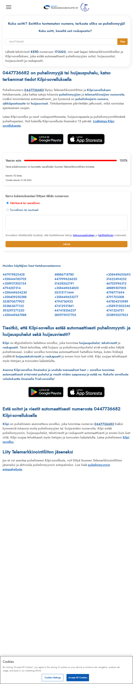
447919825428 (14, 274)
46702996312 (116, 283)
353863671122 (13, 306)
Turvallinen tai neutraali (23, 210)
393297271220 (13, 310)
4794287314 (12, 288)
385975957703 (65, 315)
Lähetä (66, 244)
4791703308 (115, 297)
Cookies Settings (53, 677)
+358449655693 (118, 274)
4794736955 (63, 301)
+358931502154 (14, 283)
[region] (66, 670)
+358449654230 (15, 292)
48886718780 (64, 274)
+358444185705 (14, 279)
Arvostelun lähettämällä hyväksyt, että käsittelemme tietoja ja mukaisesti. (66, 235)
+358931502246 (118, 306)
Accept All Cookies (77, 677)
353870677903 (13, 301)
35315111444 (64, 292)
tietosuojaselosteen (84, 235)
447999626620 (65, 279)
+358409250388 (14, 297)
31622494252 (116, 279)
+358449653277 (66, 297)
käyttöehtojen (106, 235)
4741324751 (115, 310)
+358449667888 (14, 315)
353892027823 (117, 315)
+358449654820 (66, 288)
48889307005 (116, 288)
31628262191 (64, 283)
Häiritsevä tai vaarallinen (24, 203)
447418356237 (65, 310)
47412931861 (64, 306)
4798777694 (115, 292)
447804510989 (117, 301)
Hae (122, 42)
